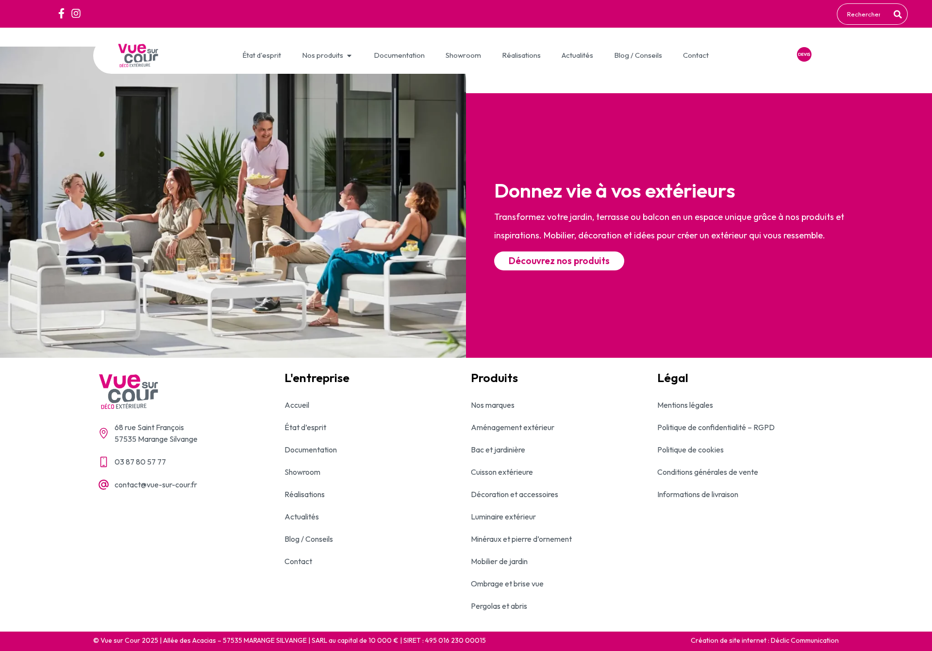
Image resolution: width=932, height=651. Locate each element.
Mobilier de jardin (499, 561)
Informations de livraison (697, 494)
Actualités (301, 516)
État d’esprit (305, 427)
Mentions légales (685, 405)
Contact (298, 561)
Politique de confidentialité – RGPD (716, 427)
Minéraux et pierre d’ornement (521, 539)
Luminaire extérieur (503, 516)
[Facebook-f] (61, 13)
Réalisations (304, 494)
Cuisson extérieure (502, 472)
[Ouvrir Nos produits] (349, 55)
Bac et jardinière (498, 449)
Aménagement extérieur (512, 427)
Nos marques (493, 405)
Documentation (310, 449)
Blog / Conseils (308, 539)
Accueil (296, 405)
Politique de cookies (690, 449)
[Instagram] (76, 13)
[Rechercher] (899, 14)
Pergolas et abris (499, 606)
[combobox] (864, 14)
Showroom (302, 472)
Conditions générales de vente (707, 472)
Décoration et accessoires (514, 494)
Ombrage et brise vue (507, 583)
